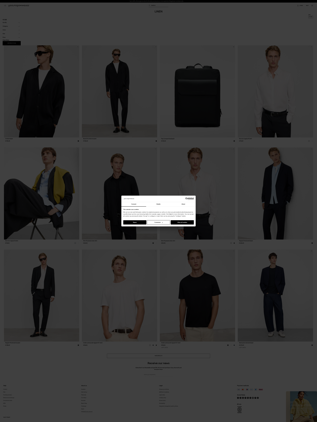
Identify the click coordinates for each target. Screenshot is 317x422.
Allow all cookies (182, 222)
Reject (135, 222)
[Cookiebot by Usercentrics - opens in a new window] (186, 198)
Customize (157, 222)
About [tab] (183, 204)
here (170, 214)
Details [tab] (158, 204)
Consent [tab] (133, 204)
